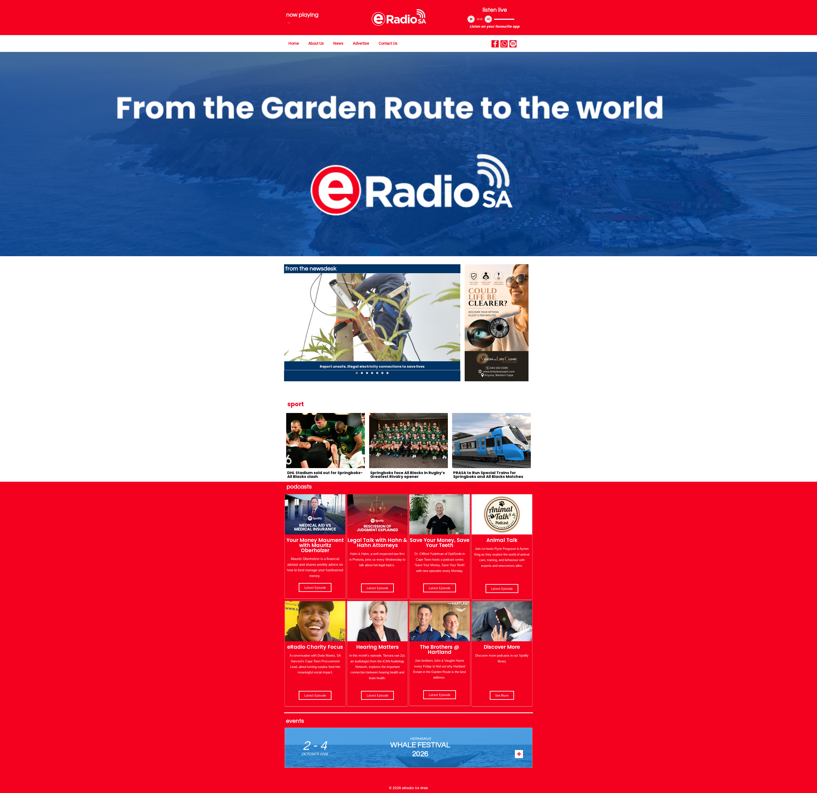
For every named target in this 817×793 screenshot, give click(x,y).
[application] (494, 19)
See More (501, 695)
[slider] (504, 19)
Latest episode (315, 587)
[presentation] (287, 325)
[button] (356, 373)
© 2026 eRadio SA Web (408, 788)
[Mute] (488, 19)
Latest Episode (439, 588)
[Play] (471, 19)
